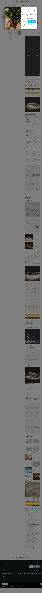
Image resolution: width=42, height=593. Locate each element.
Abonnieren (32, 21)
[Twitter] (25, 25)
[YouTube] (32, 25)
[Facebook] (28, 25)
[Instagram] (30, 25)
